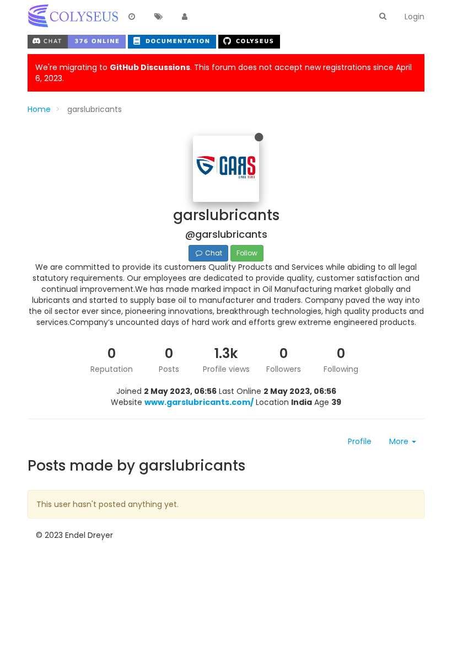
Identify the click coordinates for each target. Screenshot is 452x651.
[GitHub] (249, 40)
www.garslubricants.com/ (199, 402)
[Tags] (158, 17)
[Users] (184, 17)
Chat (212, 253)
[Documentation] (173, 40)
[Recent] (131, 17)
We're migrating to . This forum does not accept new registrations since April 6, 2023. (223, 73)
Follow (246, 253)
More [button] (400, 441)
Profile (360, 441)
